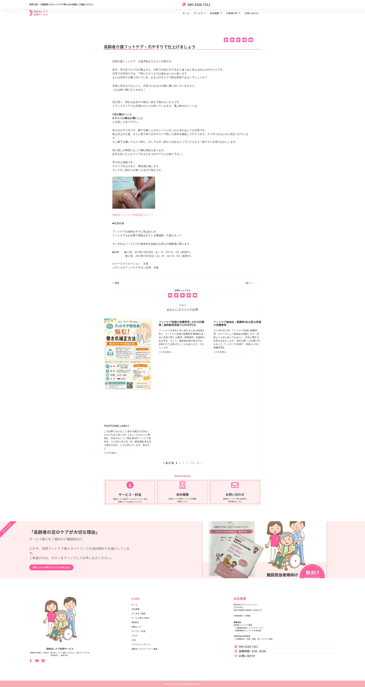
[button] (226, 40)
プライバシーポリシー (141, 644)
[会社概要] (182, 485)
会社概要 (182, 494)
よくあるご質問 (138, 613)
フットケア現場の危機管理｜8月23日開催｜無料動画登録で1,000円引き (181, 323)
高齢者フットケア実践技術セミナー (132, 215)
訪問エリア (136, 626)
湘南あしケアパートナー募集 (144, 648)
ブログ (134, 635)
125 (192, 463)
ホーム (185, 13)
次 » (199, 463)
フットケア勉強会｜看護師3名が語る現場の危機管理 (237, 323)
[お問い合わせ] (235, 485)
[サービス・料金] (130, 485)
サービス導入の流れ (140, 617)
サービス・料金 (129, 494)
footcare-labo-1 (116, 425)
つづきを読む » (110, 453)
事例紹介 (135, 622)
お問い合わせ (251, 13)
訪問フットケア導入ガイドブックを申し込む (51, 567)
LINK (133, 640)
